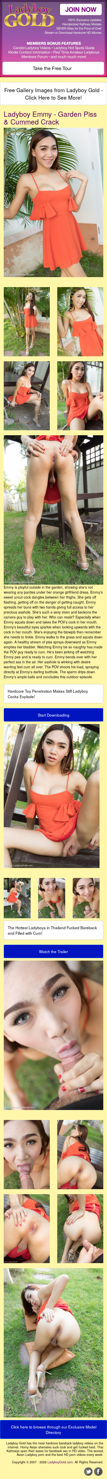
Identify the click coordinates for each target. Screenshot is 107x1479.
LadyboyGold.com (60, 1462)
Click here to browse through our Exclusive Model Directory (53, 1429)
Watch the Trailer (53, 951)
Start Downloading (53, 715)
